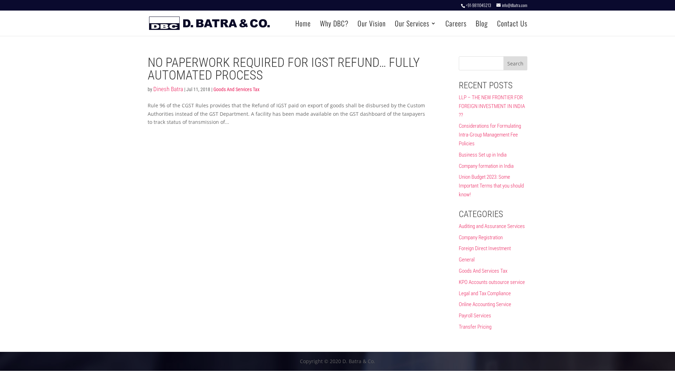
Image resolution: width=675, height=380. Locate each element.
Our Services (412, 24)
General (467, 259)
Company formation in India (486, 166)
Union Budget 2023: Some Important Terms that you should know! (491, 186)
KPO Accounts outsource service (492, 282)
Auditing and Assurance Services (492, 226)
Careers (456, 24)
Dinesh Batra (168, 89)
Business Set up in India (483, 155)
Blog (482, 24)
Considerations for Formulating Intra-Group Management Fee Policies (490, 135)
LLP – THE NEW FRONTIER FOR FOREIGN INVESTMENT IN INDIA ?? (492, 106)
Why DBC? (334, 24)
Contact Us (512, 24)
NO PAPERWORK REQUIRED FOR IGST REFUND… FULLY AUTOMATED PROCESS (284, 69)
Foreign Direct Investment (485, 248)
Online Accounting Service (485, 304)
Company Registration (481, 237)
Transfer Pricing (475, 327)
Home (303, 24)
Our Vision (372, 24)
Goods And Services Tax (236, 89)
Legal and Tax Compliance (485, 293)
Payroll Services (475, 315)
